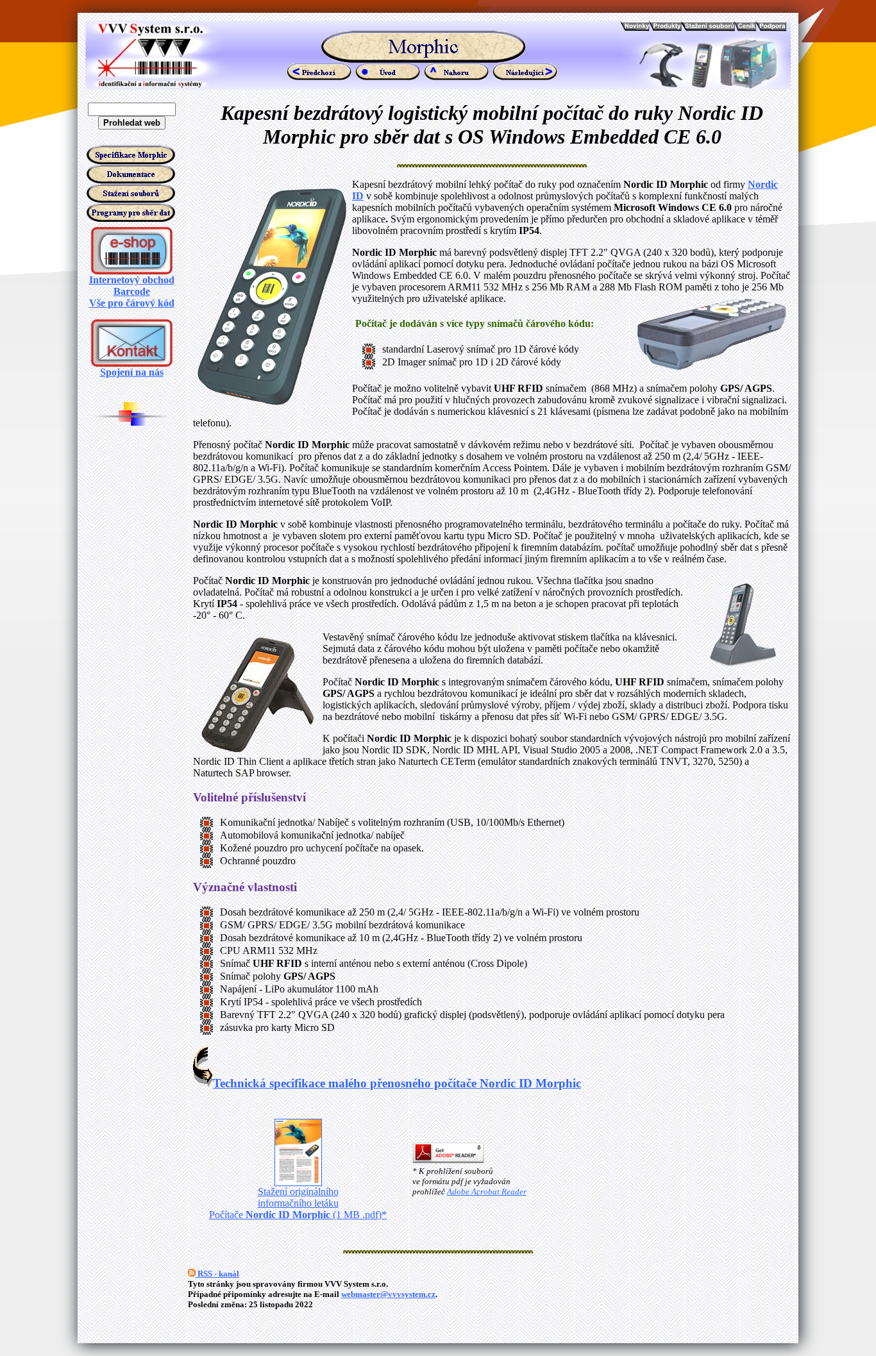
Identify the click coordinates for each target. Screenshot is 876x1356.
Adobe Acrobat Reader (486, 1191)
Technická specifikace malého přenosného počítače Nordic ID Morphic (397, 1083)
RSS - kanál (217, 1273)
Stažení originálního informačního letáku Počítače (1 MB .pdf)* (298, 1203)
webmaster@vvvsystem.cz (388, 1294)
